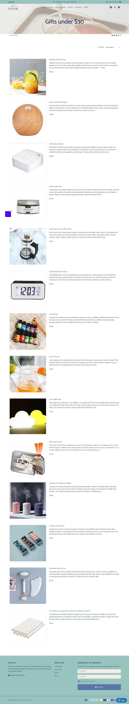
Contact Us (58, 670)
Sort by (100, 47)
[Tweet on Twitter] (114, 35)
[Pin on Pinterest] (116, 35)
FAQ (55, 676)
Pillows (86, 7)
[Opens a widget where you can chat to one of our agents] (121, 700)
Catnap (19, 700)
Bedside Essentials (47, 7)
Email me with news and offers (87, 681)
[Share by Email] (120, 35)
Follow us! (11, 2)
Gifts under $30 (14, 35)
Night (64, 7)
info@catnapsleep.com (16, 675)
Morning (70, 7)
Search (56, 673)
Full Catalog (58, 666)
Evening (57, 7)
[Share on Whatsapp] (118, 35)
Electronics (78, 7)
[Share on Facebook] (112, 35)
